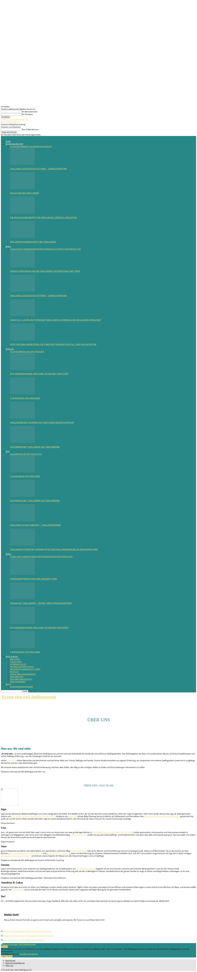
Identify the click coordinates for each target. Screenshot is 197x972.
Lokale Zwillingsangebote (23, 674)
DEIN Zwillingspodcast (21, 679)
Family (8, 554)
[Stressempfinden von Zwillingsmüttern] (22, 574)
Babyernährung (34, 249)
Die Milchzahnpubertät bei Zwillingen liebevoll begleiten (43, 217)
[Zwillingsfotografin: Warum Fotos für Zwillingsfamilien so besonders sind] (22, 545)
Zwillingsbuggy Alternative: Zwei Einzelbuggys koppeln (42, 422)
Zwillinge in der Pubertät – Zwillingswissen (35, 525)
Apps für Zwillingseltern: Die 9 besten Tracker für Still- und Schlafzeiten (53, 344)
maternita (73, 816)
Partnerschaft (34, 556)
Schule (38, 454)
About (8, 684)
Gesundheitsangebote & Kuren (25, 669)
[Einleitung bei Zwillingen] (22, 188)
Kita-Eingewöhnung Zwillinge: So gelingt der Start (39, 374)
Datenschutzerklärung (10, 122)
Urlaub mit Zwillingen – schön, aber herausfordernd (41, 603)
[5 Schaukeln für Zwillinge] (22, 393)
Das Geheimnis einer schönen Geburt (25, 853)
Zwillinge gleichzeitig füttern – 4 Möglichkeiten (38, 169)
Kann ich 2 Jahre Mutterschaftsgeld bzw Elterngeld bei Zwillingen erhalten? (55, 320)
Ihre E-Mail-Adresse (30, 129)
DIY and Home (20, 556)
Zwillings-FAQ (16, 676)
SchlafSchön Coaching (85, 869)
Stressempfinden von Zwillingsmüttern (33, 579)
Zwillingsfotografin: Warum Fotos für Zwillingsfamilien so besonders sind (54, 549)
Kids (7, 451)
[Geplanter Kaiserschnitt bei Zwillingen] (22, 237)
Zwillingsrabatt (18, 681)
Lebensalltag (74, 249)
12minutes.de (18, 889)
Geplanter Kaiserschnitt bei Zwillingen (33, 242)
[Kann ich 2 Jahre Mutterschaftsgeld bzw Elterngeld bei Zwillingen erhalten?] (22, 315)
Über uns (9, 965)
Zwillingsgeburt (43, 146)
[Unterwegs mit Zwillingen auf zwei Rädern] (22, 442)
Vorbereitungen (27, 146)
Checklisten (16, 661)
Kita (16, 351)
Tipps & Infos (11, 656)
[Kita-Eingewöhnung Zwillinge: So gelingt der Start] (22, 369)
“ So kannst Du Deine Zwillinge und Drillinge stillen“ (33, 816)
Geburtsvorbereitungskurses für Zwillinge (162, 816)
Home (8, 141)
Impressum (10, 960)
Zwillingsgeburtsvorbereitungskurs (16, 856)
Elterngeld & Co (50, 249)
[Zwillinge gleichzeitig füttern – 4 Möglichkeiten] (22, 164)
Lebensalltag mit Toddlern (31, 351)
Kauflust (14, 671)
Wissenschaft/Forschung (60, 556)
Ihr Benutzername (30, 111)
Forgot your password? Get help (15, 119)
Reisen (45, 556)
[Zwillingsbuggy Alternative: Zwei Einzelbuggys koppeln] (22, 418)
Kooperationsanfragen (21, 686)
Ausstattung (20, 249)
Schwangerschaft (14, 144)
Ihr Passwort (27, 114)
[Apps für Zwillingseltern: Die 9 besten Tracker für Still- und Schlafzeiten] (22, 340)
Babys (8, 246)
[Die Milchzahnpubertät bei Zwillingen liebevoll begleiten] (22, 213)
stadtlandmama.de (78, 835)
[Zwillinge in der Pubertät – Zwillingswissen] (22, 520)
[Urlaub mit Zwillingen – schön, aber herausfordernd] (22, 598)
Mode (16, 146)
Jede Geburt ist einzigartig (58, 853)
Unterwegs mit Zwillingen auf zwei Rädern (35, 447)
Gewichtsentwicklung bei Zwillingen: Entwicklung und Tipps (45, 271)
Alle (12, 146)
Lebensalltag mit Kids (24, 454)
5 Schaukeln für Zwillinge (25, 398)
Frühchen (63, 249)
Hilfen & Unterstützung (22, 666)
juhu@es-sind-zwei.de (29, 954)
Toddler (9, 349)
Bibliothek (15, 659)
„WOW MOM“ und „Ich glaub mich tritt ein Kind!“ (112, 832)
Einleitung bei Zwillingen (24, 193)
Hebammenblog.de (78, 851)
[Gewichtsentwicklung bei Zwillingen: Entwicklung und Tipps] (22, 266)
